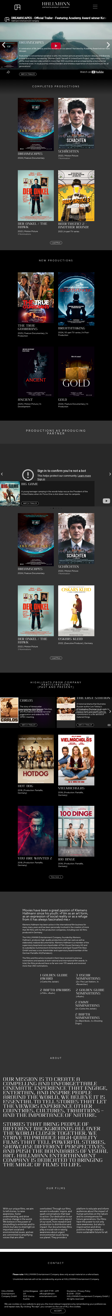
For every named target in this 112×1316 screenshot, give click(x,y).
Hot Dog (25, 786)
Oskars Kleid (70, 639)
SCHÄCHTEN (68, 151)
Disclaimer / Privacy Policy (78, 1291)
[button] (3, 44)
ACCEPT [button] (58, 1311)
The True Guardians (27, 327)
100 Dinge (66, 859)
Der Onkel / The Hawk (32, 225)
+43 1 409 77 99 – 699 (49, 1291)
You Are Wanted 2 (35, 858)
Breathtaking (71, 328)
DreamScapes (30, 153)
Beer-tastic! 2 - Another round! (73, 225)
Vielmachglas (71, 788)
